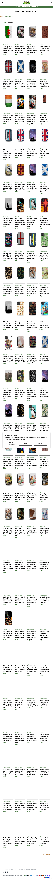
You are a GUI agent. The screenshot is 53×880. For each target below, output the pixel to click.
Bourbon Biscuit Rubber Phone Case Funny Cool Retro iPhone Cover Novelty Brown (44, 119)
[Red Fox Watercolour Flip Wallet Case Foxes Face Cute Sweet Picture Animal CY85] (44, 755)
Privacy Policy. (24, 439)
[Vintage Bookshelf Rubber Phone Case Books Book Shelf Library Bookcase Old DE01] (32, 308)
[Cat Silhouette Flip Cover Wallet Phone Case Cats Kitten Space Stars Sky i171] (32, 171)
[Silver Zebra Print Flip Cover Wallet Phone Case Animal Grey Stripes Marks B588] (44, 549)
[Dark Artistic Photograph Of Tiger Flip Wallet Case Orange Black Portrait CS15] (20, 515)
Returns (15, 869)
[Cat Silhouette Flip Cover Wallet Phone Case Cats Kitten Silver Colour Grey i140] (8, 583)
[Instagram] (7, 872)
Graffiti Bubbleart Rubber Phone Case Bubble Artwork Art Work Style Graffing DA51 (7, 704)
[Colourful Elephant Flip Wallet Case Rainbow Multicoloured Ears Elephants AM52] (44, 515)
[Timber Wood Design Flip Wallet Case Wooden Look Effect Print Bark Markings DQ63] (44, 618)
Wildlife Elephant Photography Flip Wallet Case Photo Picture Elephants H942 (7, 394)
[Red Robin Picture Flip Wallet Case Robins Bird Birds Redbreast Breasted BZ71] (44, 790)
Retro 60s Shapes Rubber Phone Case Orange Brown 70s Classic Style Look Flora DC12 (44, 222)
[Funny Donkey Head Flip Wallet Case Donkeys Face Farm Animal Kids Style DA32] (32, 721)
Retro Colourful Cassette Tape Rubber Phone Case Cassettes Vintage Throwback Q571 (32, 256)
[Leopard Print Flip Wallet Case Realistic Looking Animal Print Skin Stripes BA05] (8, 274)
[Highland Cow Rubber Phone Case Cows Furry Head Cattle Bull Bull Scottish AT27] (8, 343)
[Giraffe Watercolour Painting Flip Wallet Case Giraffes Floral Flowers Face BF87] (8, 515)
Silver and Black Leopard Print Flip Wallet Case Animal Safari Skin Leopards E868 (31, 394)
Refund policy (33, 869)
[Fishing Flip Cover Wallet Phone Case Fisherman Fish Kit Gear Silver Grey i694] (8, 308)
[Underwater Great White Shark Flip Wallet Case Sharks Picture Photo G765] (32, 549)
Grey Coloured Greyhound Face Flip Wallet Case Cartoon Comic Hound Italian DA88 (19, 738)
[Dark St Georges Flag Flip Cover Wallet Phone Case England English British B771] (20, 239)
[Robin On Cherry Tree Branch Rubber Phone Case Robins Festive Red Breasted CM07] (44, 687)
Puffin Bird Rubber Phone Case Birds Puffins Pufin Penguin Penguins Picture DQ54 (32, 428)
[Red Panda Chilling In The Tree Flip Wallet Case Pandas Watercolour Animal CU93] (8, 824)
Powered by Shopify (18, 875)
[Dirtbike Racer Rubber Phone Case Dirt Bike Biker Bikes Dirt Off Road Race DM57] (8, 618)
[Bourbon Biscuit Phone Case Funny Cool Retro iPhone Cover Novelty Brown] (44, 33)
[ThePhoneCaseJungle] (26, 3)
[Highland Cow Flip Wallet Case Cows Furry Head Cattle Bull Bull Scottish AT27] (32, 33)
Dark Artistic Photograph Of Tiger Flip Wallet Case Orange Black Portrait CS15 (20, 532)
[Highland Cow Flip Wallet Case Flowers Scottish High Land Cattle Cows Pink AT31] (44, 67)
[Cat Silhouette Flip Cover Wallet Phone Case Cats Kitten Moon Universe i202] (32, 136)
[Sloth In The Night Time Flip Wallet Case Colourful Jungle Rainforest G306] (20, 377)
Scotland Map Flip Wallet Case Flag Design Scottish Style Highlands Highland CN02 (44, 188)
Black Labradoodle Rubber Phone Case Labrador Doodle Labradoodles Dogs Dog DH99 (31, 635)
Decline (40, 443)
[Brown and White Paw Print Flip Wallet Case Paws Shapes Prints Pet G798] (20, 411)
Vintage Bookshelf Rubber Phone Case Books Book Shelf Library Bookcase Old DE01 (32, 325)
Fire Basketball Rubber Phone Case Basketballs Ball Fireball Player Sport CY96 (32, 463)
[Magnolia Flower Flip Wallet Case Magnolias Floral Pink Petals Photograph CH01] (20, 33)
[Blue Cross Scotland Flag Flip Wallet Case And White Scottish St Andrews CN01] (44, 343)
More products (46, 854)
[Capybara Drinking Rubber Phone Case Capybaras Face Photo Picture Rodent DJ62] (20, 618)
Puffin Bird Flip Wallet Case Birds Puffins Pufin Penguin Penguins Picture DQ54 (32, 222)
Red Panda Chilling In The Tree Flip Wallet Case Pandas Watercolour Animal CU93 (8, 841)
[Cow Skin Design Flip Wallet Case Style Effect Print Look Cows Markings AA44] (32, 515)
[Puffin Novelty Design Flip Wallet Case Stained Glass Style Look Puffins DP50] (8, 652)
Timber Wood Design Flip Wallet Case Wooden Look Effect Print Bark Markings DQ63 (44, 635)
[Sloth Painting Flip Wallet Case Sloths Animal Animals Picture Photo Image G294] (44, 274)
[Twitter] (3, 872)
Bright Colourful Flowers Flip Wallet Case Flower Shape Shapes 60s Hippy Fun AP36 (8, 566)
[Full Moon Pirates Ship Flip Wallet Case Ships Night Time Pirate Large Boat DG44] (44, 721)
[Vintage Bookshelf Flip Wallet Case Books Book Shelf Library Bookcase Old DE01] (20, 755)
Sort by (4, 22)
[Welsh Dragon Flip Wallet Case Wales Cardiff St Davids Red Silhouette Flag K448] (20, 549)
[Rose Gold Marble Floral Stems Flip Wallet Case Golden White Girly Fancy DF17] (20, 343)
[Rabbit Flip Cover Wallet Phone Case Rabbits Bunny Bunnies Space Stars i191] (44, 377)
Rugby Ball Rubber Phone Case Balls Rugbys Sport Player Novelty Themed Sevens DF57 (32, 119)
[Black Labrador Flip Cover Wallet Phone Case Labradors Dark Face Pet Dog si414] (32, 67)
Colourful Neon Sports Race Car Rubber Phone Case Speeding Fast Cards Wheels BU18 (20, 463)
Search (6, 869)
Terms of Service (22, 869)
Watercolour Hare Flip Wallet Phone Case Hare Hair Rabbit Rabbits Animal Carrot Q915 (8, 463)
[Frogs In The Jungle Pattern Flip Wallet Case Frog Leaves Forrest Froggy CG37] (20, 274)
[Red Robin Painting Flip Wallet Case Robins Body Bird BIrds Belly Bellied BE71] (20, 480)
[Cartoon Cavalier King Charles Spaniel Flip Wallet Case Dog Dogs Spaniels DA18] (20, 790)
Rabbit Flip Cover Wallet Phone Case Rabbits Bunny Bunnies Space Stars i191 (44, 394)
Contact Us (11, 869)
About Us (28, 869)
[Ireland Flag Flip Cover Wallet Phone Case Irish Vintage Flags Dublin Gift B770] (8, 102)
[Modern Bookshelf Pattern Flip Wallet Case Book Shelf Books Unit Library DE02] (32, 343)
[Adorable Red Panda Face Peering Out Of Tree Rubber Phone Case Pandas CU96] (8, 721)
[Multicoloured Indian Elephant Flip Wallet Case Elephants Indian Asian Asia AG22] (44, 824)
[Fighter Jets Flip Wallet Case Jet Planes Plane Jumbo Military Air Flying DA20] (8, 755)
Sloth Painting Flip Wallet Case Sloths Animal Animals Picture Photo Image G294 (44, 291)
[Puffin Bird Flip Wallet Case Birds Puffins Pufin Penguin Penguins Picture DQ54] (32, 205)
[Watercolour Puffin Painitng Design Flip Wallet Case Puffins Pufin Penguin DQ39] (8, 171)
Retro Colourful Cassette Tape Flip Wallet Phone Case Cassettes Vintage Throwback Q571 (7, 153)
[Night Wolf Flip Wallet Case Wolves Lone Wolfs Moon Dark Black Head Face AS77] (44, 480)
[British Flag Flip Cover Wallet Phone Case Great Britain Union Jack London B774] (8, 67)
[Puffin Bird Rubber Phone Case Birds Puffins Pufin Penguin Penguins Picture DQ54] (32, 411)
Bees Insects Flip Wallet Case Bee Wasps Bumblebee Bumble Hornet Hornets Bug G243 (32, 600)
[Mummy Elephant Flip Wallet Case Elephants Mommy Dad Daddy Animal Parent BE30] (32, 824)
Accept (26, 443)
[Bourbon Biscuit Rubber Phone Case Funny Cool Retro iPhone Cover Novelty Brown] (44, 102)
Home (1, 16)
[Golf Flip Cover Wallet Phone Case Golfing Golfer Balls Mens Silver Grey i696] (8, 205)
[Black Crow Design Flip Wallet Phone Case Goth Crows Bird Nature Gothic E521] (20, 583)
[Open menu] (2, 2)
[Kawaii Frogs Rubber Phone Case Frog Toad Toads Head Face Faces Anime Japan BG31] (44, 239)
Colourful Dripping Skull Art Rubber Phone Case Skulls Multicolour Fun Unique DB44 (19, 704)
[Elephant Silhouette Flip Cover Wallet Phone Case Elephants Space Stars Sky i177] (8, 411)
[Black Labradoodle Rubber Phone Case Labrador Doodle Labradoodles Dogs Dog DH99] (32, 618)
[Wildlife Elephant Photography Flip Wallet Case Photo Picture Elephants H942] (8, 377)
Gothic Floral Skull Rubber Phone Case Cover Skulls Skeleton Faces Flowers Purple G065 (44, 669)
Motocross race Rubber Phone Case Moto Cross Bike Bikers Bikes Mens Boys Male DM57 (20, 222)
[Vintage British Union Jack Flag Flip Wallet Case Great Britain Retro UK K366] (20, 136)
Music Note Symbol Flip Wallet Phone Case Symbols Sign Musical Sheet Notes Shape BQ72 (32, 669)
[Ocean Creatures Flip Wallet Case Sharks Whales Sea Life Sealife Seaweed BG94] (20, 824)
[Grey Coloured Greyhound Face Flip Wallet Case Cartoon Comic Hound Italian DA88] (20, 721)
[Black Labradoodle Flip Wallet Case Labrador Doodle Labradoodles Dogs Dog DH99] (20, 652)
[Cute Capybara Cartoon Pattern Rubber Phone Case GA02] (20, 308)
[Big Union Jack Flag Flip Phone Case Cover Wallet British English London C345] (44, 136)
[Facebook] (5, 872)
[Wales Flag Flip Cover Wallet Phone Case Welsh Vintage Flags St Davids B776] (8, 33)
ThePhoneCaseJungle (10, 875)
